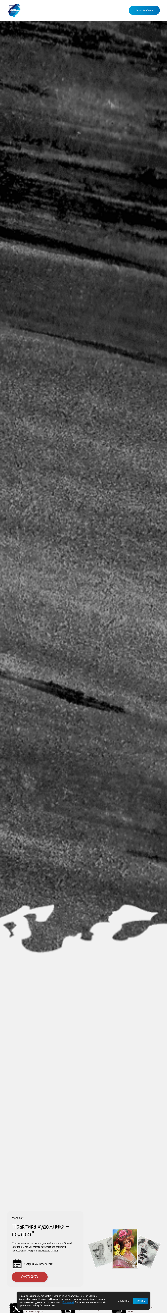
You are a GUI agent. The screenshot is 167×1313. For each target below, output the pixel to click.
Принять (140, 1300)
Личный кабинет (144, 10)
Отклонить (123, 1300)
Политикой (68, 1302)
